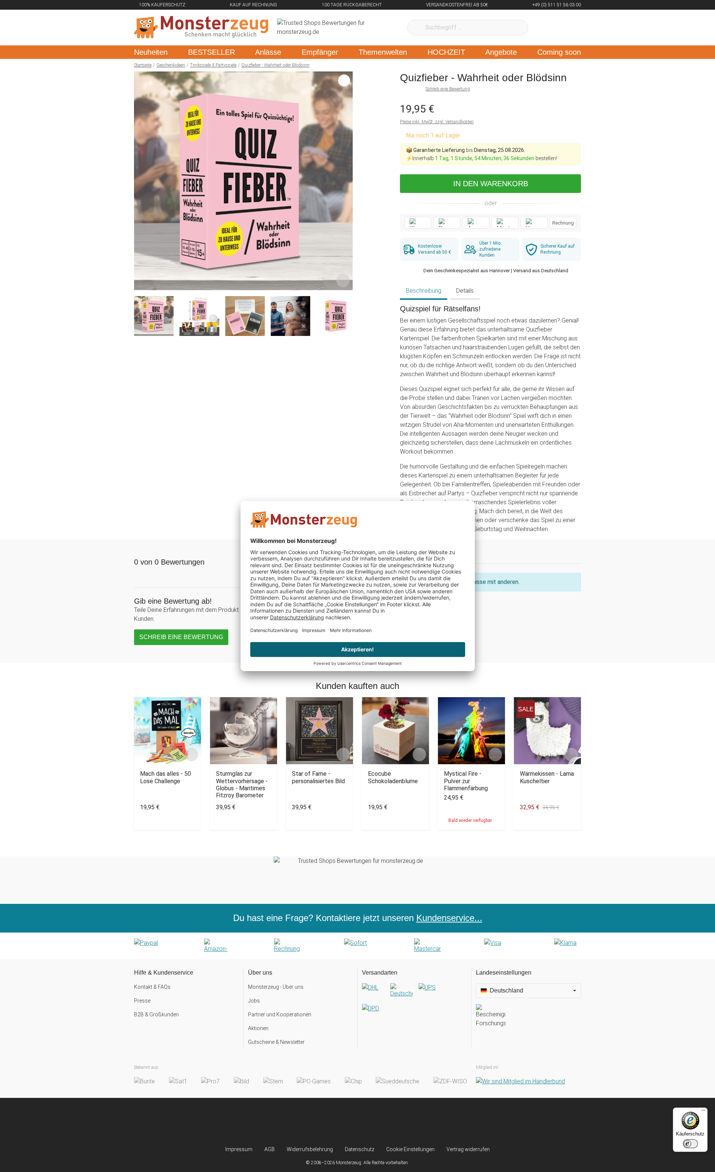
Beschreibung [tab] (423, 290)
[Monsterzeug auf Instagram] (313, 1122)
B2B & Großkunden (156, 1014)
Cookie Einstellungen (410, 1149)
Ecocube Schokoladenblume (393, 777)
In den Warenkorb (490, 184)
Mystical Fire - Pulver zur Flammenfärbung (466, 780)
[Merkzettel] (543, 27)
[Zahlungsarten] (357, 945)
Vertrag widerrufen (468, 1149)
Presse (142, 1001)
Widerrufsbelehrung (310, 1149)
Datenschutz (359, 1149)
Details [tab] (465, 290)
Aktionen (258, 1028)
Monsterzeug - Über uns (276, 987)
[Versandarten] (414, 1004)
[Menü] (703, 1112)
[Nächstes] (345, 181)
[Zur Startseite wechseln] (201, 27)
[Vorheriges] (141, 181)
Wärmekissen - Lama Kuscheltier (547, 777)
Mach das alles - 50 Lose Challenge (165, 777)
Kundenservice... (449, 918)
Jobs (254, 1001)
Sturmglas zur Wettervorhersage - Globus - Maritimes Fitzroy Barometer (242, 784)
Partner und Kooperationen (279, 1014)
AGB (269, 1149)
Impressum (238, 1149)
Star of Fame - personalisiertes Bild (318, 777)
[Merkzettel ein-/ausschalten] (343, 280)
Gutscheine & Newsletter (276, 1042)
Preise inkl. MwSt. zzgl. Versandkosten (437, 121)
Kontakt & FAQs (152, 987)
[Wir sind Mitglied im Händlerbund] (520, 1081)
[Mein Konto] (565, 27)
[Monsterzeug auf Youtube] (401, 1122)
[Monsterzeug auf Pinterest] (372, 1122)
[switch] (690, 1143)
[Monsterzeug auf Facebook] (343, 1122)
